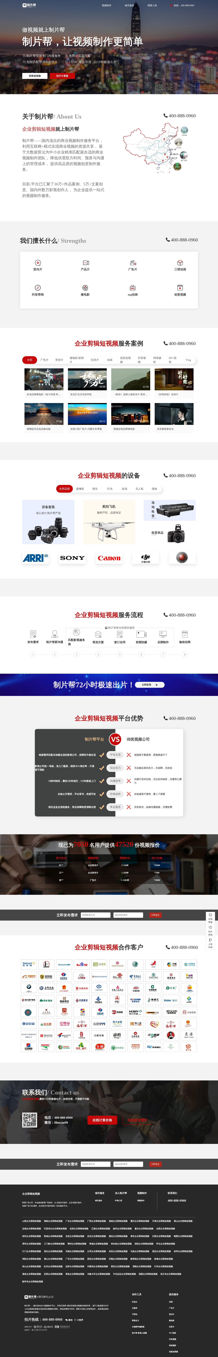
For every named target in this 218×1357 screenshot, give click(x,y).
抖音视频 (142, 359)
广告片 (44, 359)
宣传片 (59, 359)
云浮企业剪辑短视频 (96, 1251)
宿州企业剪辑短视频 (31, 1236)
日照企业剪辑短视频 (161, 1236)
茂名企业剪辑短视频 (53, 1251)
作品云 (134, 1302)
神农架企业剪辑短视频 (121, 1244)
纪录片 (95, 359)
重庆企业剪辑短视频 (140, 1221)
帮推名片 (135, 1320)
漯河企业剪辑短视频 (31, 1244)
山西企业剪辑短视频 (31, 1221)
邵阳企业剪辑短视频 (144, 1244)
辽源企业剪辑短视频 (100, 1229)
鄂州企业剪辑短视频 (77, 1244)
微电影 (171, 1320)
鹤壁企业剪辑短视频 (183, 1236)
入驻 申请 (210, 945)
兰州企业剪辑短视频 (163, 1266)
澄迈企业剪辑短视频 (161, 1251)
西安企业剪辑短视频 (120, 1266)
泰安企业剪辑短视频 (140, 1236)
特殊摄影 (157, 359)
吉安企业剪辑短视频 (96, 1236)
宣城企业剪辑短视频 (53, 1236)
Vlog (188, 359)
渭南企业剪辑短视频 (142, 1266)
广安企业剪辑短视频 (75, 1259)
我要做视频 (35, 76)
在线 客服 (210, 920)
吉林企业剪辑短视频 (79, 1229)
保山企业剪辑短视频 (31, 1266)
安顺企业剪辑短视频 (118, 1259)
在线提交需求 (137, 1120)
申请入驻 (118, 1200)
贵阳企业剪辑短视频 (96, 1259)
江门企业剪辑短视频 (31, 1251)
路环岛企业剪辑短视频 (32, 1281)
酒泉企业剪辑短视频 (31, 1274)
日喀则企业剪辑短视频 (97, 1266)
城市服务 (129, 5)
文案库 (134, 1308)
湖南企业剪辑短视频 (53, 1221)
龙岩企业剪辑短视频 (75, 1236)
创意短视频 (125, 359)
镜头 (95, 488)
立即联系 (146, 684)
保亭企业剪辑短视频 (183, 1251)
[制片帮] (29, 5)
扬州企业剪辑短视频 (122, 1229)
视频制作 (106, 5)
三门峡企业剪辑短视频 (54, 1244)
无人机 (140, 488)
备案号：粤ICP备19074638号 (35, 1330)
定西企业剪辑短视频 (53, 1274)
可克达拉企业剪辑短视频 (124, 1274)
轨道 (124, 488)
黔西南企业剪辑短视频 (141, 1259)
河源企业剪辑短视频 (75, 1251)
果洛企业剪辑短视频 (75, 1274)
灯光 (110, 488)
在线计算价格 (102, 1120)
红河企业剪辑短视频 (53, 1266)
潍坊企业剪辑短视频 (118, 1236)
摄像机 (80, 488)
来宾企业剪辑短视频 (118, 1251)
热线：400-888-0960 (184, 5)
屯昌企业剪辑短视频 (140, 1251)
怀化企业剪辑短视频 (165, 1244)
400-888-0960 (177, 1200)
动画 (109, 359)
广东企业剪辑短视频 (75, 1221)
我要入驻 (152, 5)
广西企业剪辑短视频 (96, 1221)
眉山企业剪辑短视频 (53, 1259)
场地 (154, 488)
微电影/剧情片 (77, 359)
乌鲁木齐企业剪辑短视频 (98, 1274)
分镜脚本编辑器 (138, 1327)
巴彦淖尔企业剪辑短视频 (55, 1229)
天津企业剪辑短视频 (161, 1221)
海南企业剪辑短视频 (118, 1221)
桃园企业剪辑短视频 (148, 1274)
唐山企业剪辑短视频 (183, 1221)
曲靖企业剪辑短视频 (163, 1259)
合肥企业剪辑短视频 (165, 1229)
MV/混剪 (172, 359)
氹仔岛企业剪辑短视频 (170, 1274)
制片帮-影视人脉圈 (139, 1333)
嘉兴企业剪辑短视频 (144, 1229)
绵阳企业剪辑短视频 (31, 1259)
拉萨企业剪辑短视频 (75, 1266)
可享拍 (134, 1314)
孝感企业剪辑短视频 (98, 1244)
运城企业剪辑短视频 (31, 1229)
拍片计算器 (62, 76)
